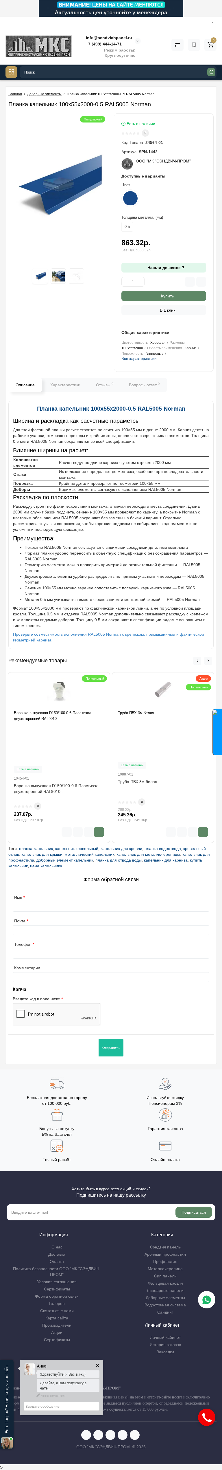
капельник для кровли (121, 848)
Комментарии (27, 968)
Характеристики (65, 385)
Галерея (57, 1303)
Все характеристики (138, 358)
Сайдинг (165, 1312)
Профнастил (165, 1261)
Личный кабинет (165, 1337)
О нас (56, 1247)
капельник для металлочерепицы (148, 854)
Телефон (23, 944)
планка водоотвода (163, 848)
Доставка (56, 1254)
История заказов (165, 1344)
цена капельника (46, 866)
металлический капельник (89, 854)
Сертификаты (57, 1289)
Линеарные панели (165, 1290)
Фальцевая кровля (165, 1283)
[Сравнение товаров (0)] (177, 45)
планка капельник (36, 848)
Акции (56, 1332)
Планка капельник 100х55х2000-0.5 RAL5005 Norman (111, 408)
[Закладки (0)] (194, 45)
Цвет (125, 185)
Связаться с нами (57, 1310)
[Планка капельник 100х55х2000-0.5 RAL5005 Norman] (58, 188)
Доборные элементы (165, 1297)
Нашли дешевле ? (165, 267)
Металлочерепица (165, 1268)
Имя (18, 897)
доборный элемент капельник (64, 860)
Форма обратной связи (57, 1296)
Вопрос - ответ (144, 384)
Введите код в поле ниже (36, 999)
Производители (56, 1325)
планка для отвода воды (118, 860)
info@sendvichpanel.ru (108, 37)
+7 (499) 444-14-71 (103, 44)
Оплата (57, 1261)
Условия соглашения (57, 1281)
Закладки (165, 1352)
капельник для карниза (166, 860)
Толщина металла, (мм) (142, 217)
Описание (25, 385)
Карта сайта (56, 1318)
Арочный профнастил (165, 1254)
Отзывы (104, 384)
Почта (19, 921)
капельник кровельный (76, 848)
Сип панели (165, 1276)
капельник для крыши (41, 854)
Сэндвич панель (165, 1247)
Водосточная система (165, 1305)
